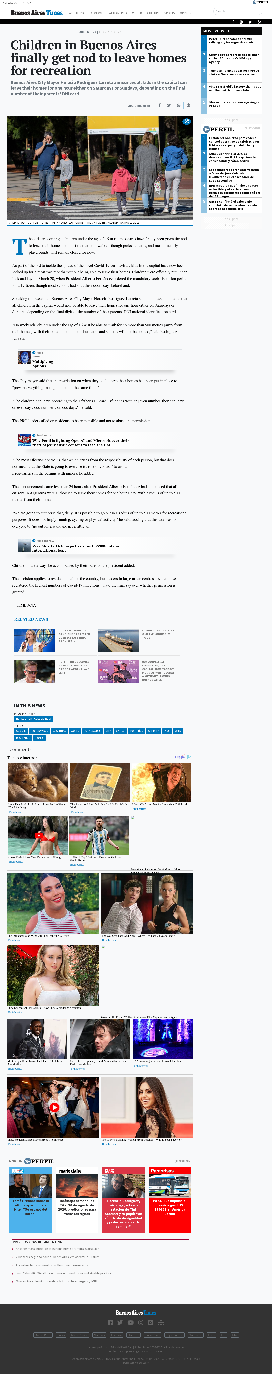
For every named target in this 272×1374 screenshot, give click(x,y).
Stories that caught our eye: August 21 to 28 (158, 634)
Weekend (195, 1335)
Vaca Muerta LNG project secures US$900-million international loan (75, 548)
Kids (167, 731)
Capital (120, 731)
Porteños (136, 731)
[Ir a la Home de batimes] (136, 1312)
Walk (178, 731)
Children (153, 731)
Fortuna (116, 1335)
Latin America (117, 13)
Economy (95, 13)
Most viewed (216, 31)
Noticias (99, 1335)
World (137, 13)
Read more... (37, 354)
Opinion (185, 13)
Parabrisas (152, 1335)
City (108, 731)
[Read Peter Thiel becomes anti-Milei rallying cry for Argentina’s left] (35, 662)
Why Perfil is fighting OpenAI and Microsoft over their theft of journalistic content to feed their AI (80, 442)
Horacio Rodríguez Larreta (33, 718)
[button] (186, 121)
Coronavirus (40, 731)
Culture (153, 13)
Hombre (133, 1335)
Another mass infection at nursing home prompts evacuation (57, 1249)
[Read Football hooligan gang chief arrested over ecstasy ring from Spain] (35, 631)
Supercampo (174, 1335)
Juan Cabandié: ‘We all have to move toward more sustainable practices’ (64, 1273)
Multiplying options (42, 363)
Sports (169, 13)
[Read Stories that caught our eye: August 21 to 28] (119, 631)
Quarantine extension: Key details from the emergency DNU (56, 1281)
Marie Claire (79, 1335)
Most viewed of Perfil (231, 130)
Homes (39, 738)
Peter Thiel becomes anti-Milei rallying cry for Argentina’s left (74, 667)
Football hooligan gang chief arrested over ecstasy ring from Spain (74, 636)
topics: (19, 726)
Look (211, 1335)
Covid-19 (21, 731)
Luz (223, 1335)
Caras (61, 1335)
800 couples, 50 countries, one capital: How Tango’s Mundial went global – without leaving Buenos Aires (158, 671)
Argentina (76, 13)
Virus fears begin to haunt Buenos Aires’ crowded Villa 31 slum (57, 1257)
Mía (234, 1335)
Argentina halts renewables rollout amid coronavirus (52, 1265)
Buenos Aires (92, 731)
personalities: (25, 714)
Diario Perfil (43, 1335)
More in (15, 1161)
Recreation (23, 738)
